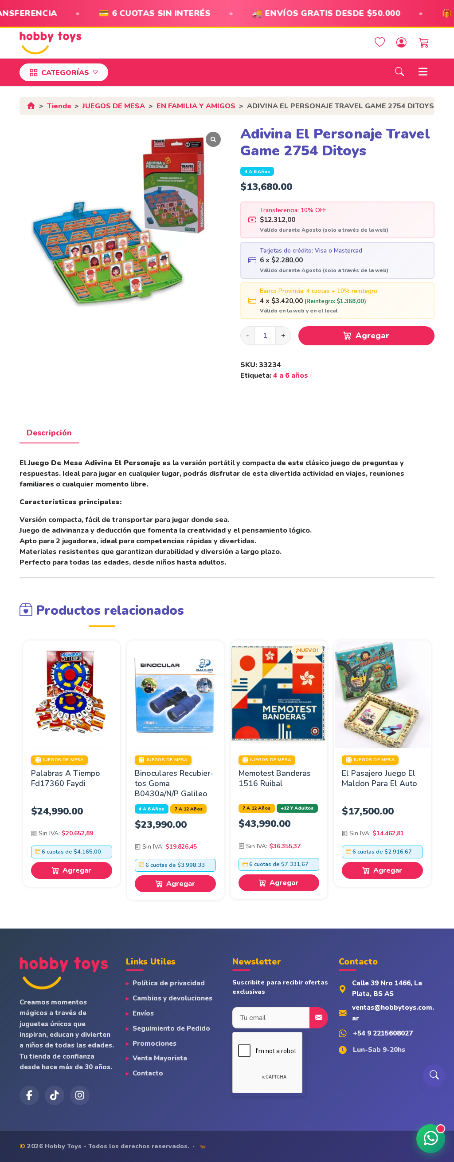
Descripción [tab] (49, 432)
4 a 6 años (257, 171)
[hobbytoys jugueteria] (80, 1095)
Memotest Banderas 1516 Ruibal (275, 778)
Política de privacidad (169, 983)
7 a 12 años (189, 809)
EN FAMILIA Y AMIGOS (196, 106)
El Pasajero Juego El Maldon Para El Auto (379, 778)
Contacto (148, 1073)
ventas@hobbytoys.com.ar (393, 1013)
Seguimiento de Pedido (171, 1028)
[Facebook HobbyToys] (29, 1095)
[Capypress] (202, 1146)
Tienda (59, 106)
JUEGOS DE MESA (113, 106)
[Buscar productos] (434, 1075)
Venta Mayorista (160, 1058)
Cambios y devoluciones (172, 998)
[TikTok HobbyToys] (54, 1095)
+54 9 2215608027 (383, 1033)
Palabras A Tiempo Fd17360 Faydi (65, 778)
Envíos (143, 1013)
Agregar (372, 335)
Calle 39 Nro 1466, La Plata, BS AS (387, 988)
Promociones (154, 1043)
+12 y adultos (297, 808)
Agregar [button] (77, 870)
